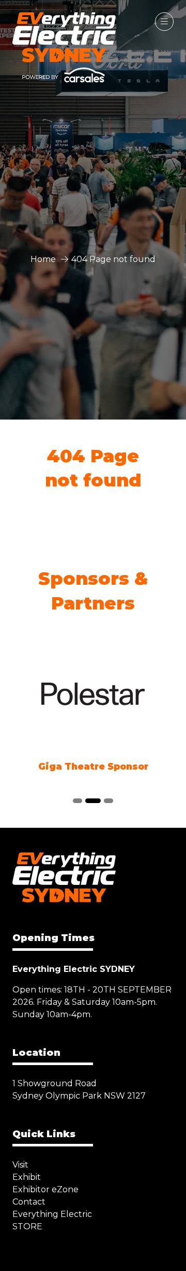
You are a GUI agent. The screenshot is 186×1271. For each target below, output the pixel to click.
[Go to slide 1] (77, 800)
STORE (27, 1226)
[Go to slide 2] (93, 800)
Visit (20, 1165)
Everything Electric (52, 1214)
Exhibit (26, 1177)
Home (43, 259)
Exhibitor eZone (45, 1189)
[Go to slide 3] (108, 800)
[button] (164, 21)
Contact (28, 1202)
